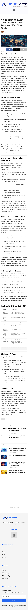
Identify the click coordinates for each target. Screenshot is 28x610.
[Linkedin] (14, 535)
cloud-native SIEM (6, 67)
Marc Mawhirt (9, 32)
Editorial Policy (6, 579)
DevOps (4, 555)
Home (2, 16)
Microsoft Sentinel (20, 86)
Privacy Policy (6, 576)
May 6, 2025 (18, 32)
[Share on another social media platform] (23, 49)
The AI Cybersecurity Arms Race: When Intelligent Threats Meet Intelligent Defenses (17, 464)
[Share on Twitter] (16, 49)
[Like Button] (3, 419)
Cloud (3, 552)
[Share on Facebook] (9, 49)
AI (5, 16)
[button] (14, 10)
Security (4, 558)
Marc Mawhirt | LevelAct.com (11, 54)
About (4, 570)
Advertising (5, 573)
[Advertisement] (14, 492)
